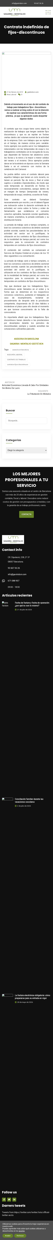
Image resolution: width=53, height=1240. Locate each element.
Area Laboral (11, 94)
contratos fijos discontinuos (17, 364)
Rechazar (20, 1236)
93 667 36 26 (38, 3)
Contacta (26, 514)
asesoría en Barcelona (20, 350)
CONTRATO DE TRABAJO (16, 360)
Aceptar (8, 1236)
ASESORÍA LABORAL (15, 355)
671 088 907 (13, 581)
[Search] (44, 420)
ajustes (22, 1231)
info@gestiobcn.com (19, 3)
